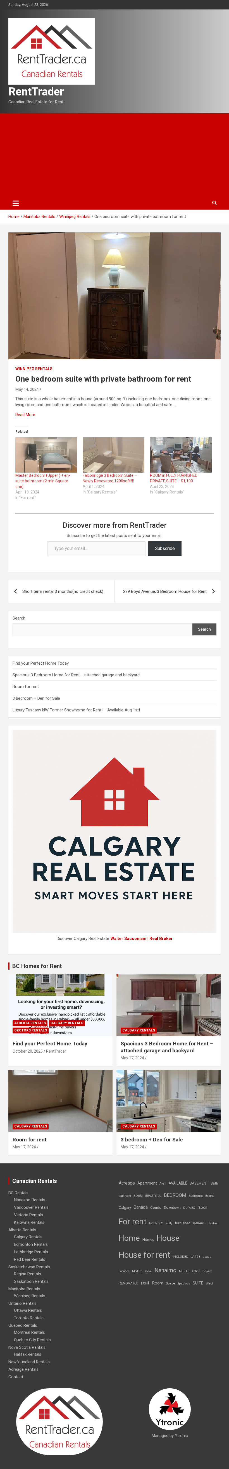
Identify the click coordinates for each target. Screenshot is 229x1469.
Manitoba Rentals (24, 1288)
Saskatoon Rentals (31, 1281)
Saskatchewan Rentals (29, 1266)
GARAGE (199, 1223)
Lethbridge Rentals (31, 1251)
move (148, 1271)
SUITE (198, 1283)
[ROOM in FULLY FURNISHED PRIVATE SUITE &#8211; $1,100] (181, 454)
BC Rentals (18, 1192)
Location (124, 1271)
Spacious (184, 1283)
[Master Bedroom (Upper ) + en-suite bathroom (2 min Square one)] (46, 454)
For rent (133, 1221)
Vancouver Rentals (31, 1207)
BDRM (138, 1196)
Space (170, 1283)
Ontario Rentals (22, 1303)
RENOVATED (129, 1283)
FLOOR (202, 1208)
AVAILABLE (178, 1183)
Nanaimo (165, 1270)
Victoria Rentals (28, 1214)
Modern (137, 1271)
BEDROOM (175, 1195)
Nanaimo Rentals (29, 1199)
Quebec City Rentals (32, 1339)
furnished (182, 1223)
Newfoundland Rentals (29, 1361)
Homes (148, 1239)
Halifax (212, 1223)
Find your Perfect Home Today (41, 663)
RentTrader (36, 91)
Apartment (147, 1183)
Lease (207, 1257)
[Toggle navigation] (15, 203)
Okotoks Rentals (30, 1030)
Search (19, 618)
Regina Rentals (27, 1273)
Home (129, 1238)
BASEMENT (199, 1183)
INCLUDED (180, 1257)
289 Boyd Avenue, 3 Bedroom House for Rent (165, 591)
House (168, 1238)
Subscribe (165, 548)
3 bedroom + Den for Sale (36, 698)
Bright (209, 1196)
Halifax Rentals (27, 1354)
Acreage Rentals (23, 1369)
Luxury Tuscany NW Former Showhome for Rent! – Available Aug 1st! (76, 710)
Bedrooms (196, 1196)
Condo (155, 1207)
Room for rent (26, 686)
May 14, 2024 (27, 389)
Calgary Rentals (67, 1023)
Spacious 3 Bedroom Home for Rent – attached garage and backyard (76, 674)
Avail (162, 1183)
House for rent (144, 1255)
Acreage (127, 1183)
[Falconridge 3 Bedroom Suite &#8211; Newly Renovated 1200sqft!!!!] (113, 454)
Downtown (172, 1208)
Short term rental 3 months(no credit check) (62, 591)
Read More (25, 414)
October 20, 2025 (28, 1051)
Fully (169, 1223)
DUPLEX (189, 1208)
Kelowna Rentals (29, 1222)
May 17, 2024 (132, 1058)
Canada (140, 1207)
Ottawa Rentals (28, 1310)
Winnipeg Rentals (34, 369)
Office (196, 1271)
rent (145, 1283)
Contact (15, 1376)
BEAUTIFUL (153, 1196)
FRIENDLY (156, 1223)
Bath (214, 1183)
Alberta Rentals (30, 1023)
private (207, 1271)
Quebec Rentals (22, 1325)
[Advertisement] (114, 155)
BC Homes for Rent (37, 966)
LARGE (195, 1257)
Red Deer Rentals (29, 1259)
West (209, 1283)
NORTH (184, 1271)
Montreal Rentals (29, 1332)
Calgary (125, 1207)
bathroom (125, 1196)
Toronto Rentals (29, 1317)
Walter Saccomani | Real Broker (141, 938)
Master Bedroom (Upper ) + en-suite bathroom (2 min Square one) (42, 481)
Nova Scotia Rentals (27, 1347)
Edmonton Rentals (31, 1244)
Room (157, 1283)
